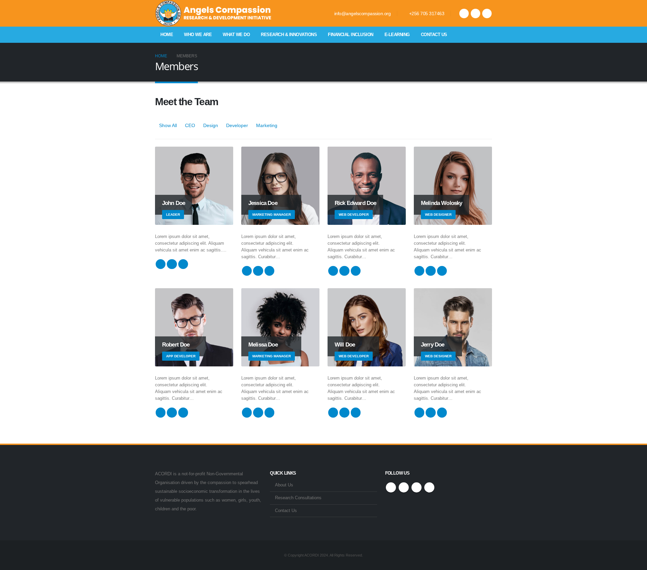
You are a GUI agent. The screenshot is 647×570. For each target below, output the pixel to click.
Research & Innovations (289, 34)
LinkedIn (183, 264)
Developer (237, 125)
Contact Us (434, 34)
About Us (284, 485)
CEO (190, 125)
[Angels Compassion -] (214, 13)
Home (166, 34)
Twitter (172, 264)
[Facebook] (464, 13)
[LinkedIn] (487, 13)
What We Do (236, 34)
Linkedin (429, 487)
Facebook (160, 264)
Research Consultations (298, 498)
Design (210, 125)
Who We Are (198, 34)
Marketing (266, 125)
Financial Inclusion (350, 34)
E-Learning (397, 34)
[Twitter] (475, 13)
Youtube (416, 487)
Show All (168, 125)
